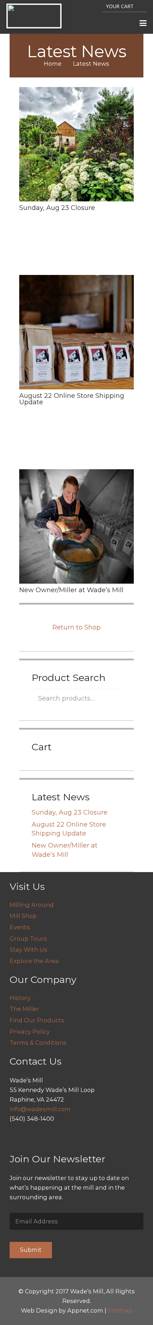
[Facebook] (33, 1137)
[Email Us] (50, 1137)
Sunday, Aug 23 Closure (57, 208)
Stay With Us (28, 949)
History (20, 997)
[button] (143, 23)
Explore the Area (34, 960)
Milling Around (32, 904)
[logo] (34, 16)
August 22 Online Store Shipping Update (71, 399)
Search (111, 698)
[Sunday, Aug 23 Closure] (76, 144)
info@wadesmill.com (40, 1109)
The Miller (24, 1008)
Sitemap (120, 1310)
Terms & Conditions (38, 1042)
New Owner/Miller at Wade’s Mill (71, 590)
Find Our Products (37, 1020)
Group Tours (28, 938)
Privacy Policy (30, 1031)
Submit (31, 1249)
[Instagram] (17, 1137)
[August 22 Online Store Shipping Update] (76, 332)
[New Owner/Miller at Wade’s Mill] (76, 526)
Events (20, 927)
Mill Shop (23, 915)
